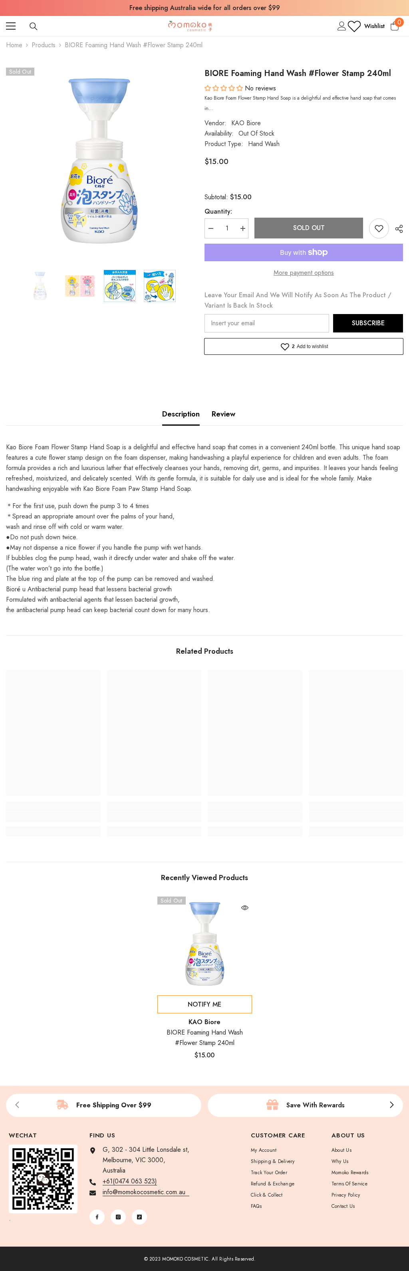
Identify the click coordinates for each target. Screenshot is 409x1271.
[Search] (33, 26)
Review (223, 414)
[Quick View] (245, 908)
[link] (53, 817)
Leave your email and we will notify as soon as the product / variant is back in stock (297, 300)
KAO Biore (246, 123)
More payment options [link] (304, 272)
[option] (204, 8)
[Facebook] (97, 1217)
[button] (224, 88)
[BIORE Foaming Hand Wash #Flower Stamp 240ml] (204, 944)
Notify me (204, 1004)
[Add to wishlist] (379, 228)
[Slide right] (391, 1105)
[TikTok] (139, 1217)
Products (44, 45)
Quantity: (218, 211)
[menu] (11, 26)
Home (14, 45)
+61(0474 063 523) (130, 1181)
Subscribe (368, 323)
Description (181, 414)
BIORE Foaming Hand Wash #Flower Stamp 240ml (205, 1037)
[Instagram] (118, 1217)
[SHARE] (396, 228)
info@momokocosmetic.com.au (146, 1192)
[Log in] (342, 26)
